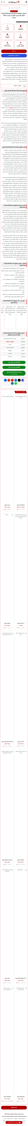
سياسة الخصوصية (17, 1121)
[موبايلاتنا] (14, 2)
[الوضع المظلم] (4, 2)
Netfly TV (20, 623)
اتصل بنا (23, 1121)
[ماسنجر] (5, 380)
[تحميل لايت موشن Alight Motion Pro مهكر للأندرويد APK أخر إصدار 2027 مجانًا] (21, 923)
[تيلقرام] (12, 383)
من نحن (4, 1118)
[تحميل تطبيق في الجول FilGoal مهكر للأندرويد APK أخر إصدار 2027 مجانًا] (7, 568)
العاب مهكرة (9, 1118)
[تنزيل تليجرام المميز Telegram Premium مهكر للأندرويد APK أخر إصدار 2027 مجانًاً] (7, 686)
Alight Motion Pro (20, 978)
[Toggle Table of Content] (23, 86)
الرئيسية (17, 8)
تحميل (13, 51)
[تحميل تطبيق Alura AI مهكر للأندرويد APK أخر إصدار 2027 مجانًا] (21, 686)
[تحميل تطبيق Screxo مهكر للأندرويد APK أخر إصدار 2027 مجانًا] (7, 450)
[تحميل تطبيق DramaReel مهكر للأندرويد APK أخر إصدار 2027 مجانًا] (21, 450)
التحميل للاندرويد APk (14, 367)
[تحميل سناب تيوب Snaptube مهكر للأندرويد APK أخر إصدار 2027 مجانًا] (7, 1041)
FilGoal (7, 623)
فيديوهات (11, 107)
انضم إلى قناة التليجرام (13, 1122)
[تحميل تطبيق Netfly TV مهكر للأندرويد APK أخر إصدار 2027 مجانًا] (21, 568)
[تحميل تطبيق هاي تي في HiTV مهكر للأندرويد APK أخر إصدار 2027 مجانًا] (7, 923)
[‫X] (19, 380)
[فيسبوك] (22, 380)
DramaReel (21, 505)
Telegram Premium (7, 741)
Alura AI (21, 741)
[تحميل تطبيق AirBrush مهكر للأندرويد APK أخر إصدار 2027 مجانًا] (21, 805)
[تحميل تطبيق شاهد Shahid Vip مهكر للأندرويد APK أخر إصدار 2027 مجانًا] (21, 1041)
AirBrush (20, 860)
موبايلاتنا (9, 1114)
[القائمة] (26, 2)
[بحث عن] (2, 2)
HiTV (7, 978)
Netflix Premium (7, 860)
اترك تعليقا (14, 1107)
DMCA (4, 1121)
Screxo (7, 505)
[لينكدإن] (15, 380)
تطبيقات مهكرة (11, 8)
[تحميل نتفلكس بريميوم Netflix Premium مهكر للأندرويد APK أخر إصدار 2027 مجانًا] (7, 805)
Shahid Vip (20, 1096)
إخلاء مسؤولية (9, 1121)
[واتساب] (15, 383)
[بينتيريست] (12, 380)
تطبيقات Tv (15, 1118)
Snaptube (7, 1096)
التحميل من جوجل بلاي (13, 362)
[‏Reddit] (8, 380)
